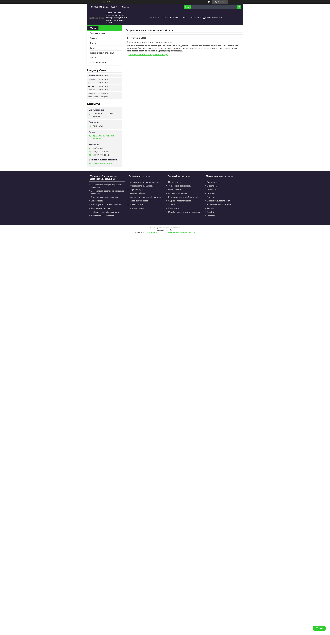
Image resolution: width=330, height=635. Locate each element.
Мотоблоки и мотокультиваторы (184, 212)
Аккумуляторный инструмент (144, 182)
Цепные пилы (175, 182)
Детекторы (212, 189)
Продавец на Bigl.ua (165, 230)
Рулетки (211, 197)
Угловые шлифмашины (141, 186)
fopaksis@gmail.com (102, 164)
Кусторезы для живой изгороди (183, 197)
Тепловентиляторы (100, 208)
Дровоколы (173, 208)
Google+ (210, 212)
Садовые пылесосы (177, 193)
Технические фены (139, 201)
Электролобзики (137, 193)
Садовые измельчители (179, 201)
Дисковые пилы (137, 204)
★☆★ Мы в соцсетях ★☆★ (219, 204)
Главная (154, 18)
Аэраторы (173, 204)
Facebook (211, 216)
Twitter (210, 208)
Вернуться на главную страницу (148, 54)
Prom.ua (177, 228)
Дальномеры (213, 182)
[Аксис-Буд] (96, 18)
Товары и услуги (170, 18)
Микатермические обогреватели (106, 204)
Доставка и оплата (212, 18)
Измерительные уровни (218, 201)
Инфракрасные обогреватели (105, 212)
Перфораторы (136, 189)
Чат (321, 628)
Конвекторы (97, 201)
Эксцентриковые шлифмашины (145, 197)
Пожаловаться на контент (155, 232)
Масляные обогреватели (102, 216)
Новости (94, 38)
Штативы (211, 193)
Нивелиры (212, 186)
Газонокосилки (175, 189)
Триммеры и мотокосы (179, 186)
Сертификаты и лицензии (102, 53)
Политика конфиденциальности (181, 232)
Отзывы (93, 57)
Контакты (196, 18)
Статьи (93, 43)
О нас (185, 18)
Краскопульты (137, 208)
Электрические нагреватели (104, 197)
